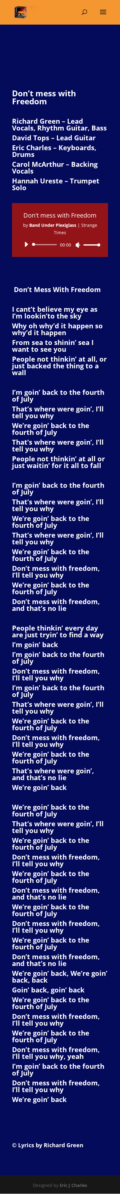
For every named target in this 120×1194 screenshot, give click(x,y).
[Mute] (78, 245)
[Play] (26, 244)
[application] (60, 245)
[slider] (90, 245)
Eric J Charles (72, 1185)
